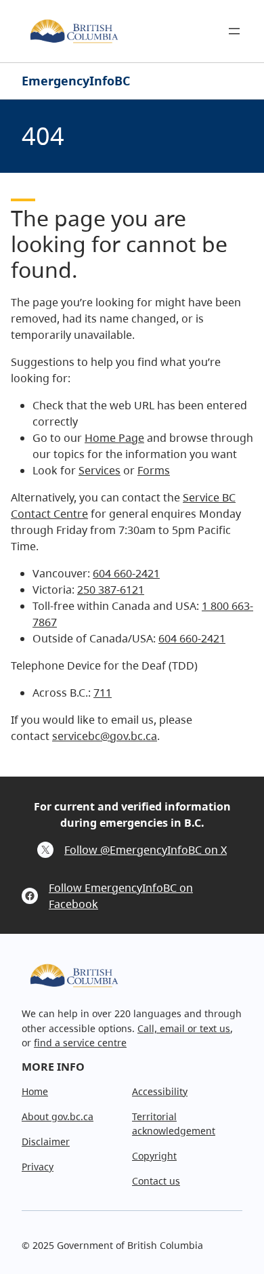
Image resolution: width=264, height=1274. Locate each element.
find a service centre (80, 1042)
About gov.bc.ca (57, 1116)
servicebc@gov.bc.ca (104, 735)
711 (102, 692)
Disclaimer (46, 1141)
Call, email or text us (183, 1028)
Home (35, 1091)
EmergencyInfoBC (76, 81)
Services (99, 470)
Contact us (156, 1180)
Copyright (154, 1155)
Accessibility (160, 1091)
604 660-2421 (126, 573)
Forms (153, 470)
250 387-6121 (110, 589)
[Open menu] (234, 31)
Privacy (37, 1166)
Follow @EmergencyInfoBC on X (145, 849)
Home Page (114, 437)
